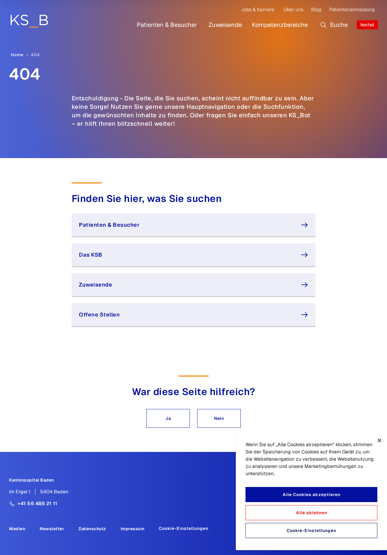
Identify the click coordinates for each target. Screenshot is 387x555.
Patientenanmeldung (352, 9)
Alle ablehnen (311, 512)
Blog (316, 9)
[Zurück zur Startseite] (29, 20)
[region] (311, 490)
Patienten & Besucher (167, 25)
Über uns (293, 9)
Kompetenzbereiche (280, 25)
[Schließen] (379, 440)
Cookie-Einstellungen (183, 528)
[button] (168, 418)
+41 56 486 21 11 (37, 503)
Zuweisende (225, 25)
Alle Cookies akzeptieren (311, 494)
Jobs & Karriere (257, 9)
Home (17, 55)
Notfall (367, 25)
